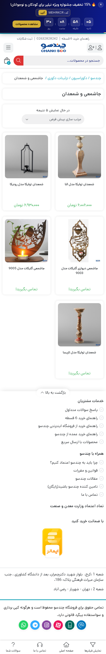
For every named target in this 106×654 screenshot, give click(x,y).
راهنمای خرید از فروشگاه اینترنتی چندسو (68, 425)
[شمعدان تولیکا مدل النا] (79, 156)
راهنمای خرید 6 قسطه (75, 38)
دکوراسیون (79, 78)
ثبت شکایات (25, 38)
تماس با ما (89, 494)
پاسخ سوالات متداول (81, 409)
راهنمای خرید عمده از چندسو (76, 434)
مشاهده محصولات (27, 24)
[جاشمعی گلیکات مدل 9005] (26, 240)
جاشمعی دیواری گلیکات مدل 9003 (79, 271)
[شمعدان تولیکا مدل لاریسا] (79, 324)
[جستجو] (18, 61)
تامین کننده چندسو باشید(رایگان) (73, 486)
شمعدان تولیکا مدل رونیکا (26, 184)
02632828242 (47, 38)
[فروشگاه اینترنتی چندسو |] (53, 48)
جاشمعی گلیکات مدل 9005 (27, 268)
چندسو (95, 78)
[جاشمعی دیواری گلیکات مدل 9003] (79, 240)
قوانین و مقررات (85, 470)
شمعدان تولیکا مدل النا (79, 184)
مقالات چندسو (86, 478)
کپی (42, 13)
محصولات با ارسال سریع (79, 442)
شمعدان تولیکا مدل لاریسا (79, 352)
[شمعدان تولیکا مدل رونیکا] (26, 156)
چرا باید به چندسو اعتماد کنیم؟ (74, 462)
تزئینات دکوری (58, 78)
